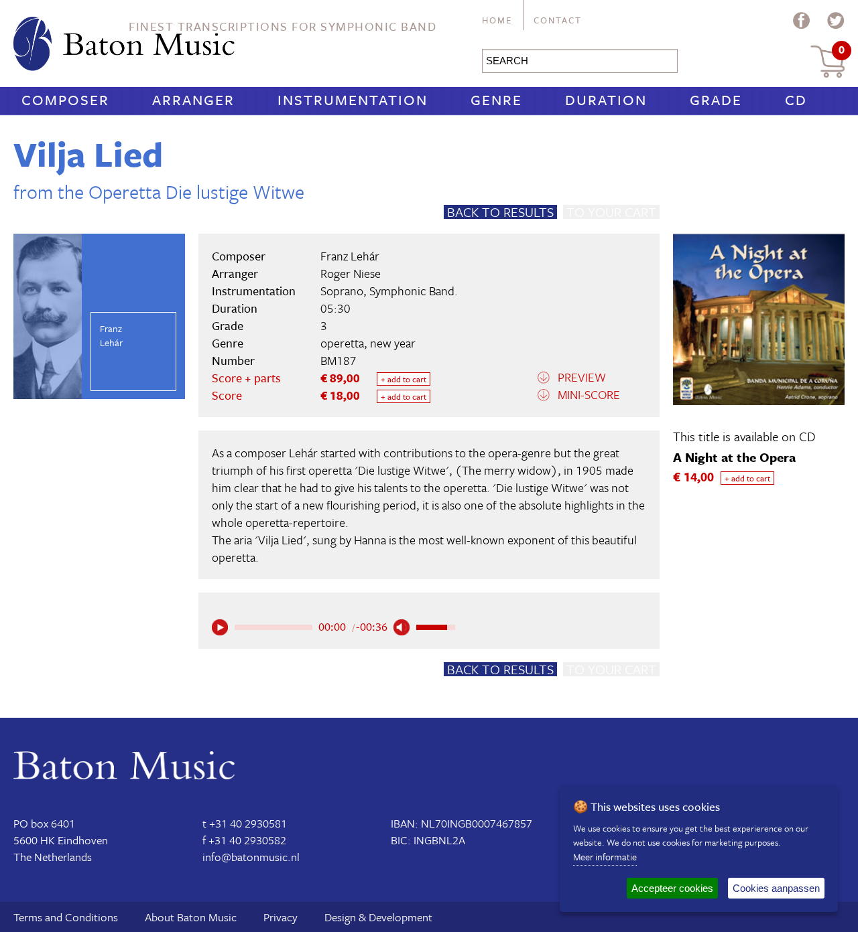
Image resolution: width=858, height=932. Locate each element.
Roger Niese (350, 273)
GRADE (716, 99)
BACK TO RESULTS (500, 212)
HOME (497, 20)
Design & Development (378, 917)
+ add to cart (403, 379)
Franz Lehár (349, 255)
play (220, 627)
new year (393, 343)
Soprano (341, 290)
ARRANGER (193, 99)
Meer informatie (605, 857)
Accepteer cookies (672, 888)
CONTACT (558, 20)
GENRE (496, 99)
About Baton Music (191, 917)
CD (796, 99)
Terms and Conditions (65, 917)
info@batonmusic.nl (251, 856)
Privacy (280, 917)
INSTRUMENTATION (353, 99)
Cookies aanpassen (776, 888)
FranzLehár (111, 335)
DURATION (606, 99)
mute (401, 627)
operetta (342, 343)
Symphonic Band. (413, 290)
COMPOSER (65, 99)
